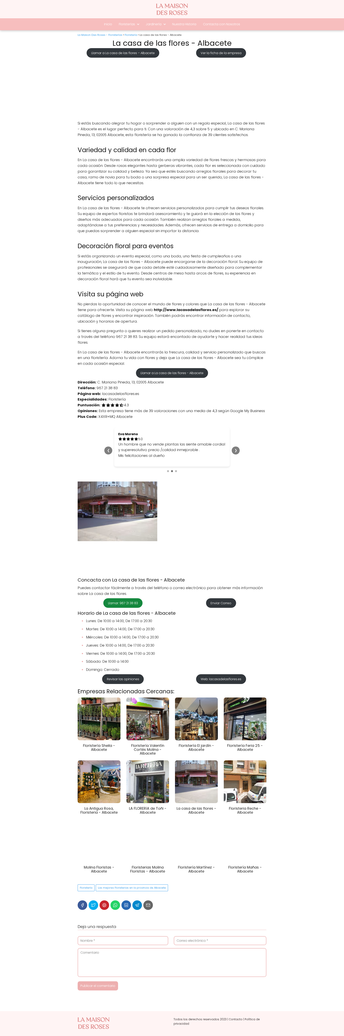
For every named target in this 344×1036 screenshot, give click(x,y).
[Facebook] (82, 905)
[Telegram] (137, 905)
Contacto (235, 1019)
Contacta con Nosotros (221, 24)
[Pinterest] (104, 905)
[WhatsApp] (115, 905)
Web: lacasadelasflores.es (221, 679)
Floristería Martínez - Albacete (196, 869)
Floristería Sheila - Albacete (99, 747)
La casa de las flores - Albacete (196, 810)
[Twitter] (93, 905)
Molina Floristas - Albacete (99, 869)
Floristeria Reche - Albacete (245, 810)
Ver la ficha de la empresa (221, 53)
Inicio (108, 24)
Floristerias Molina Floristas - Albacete (147, 869)
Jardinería (153, 24)
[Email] (148, 905)
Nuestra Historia (184, 24)
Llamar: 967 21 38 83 (123, 603)
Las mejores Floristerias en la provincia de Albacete (132, 888)
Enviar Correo (221, 603)
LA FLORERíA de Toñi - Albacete (147, 810)
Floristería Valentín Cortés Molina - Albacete (147, 749)
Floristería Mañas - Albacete (245, 869)
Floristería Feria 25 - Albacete (245, 747)
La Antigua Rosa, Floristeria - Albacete (99, 810)
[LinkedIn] (126, 905)
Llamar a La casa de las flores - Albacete (172, 373)
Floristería (86, 888)
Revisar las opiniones (123, 679)
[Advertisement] (172, 88)
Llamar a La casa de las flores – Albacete (123, 53)
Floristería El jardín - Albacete (196, 747)
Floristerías (127, 24)
